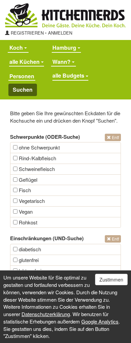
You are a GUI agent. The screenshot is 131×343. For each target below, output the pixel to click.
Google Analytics (100, 321)
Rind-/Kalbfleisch (36, 158)
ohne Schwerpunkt (38, 147)
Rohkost (27, 222)
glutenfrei (28, 259)
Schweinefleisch (36, 168)
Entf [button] (115, 137)
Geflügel (27, 179)
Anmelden (60, 33)
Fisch (24, 190)
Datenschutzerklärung (45, 313)
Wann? (62, 62)
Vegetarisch (31, 200)
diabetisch (29, 249)
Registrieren (27, 33)
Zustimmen (111, 279)
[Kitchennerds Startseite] (65, 15)
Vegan (25, 211)
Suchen (23, 89)
